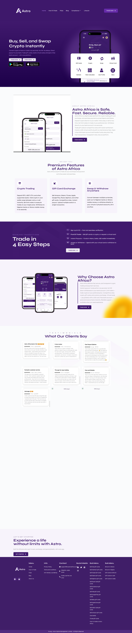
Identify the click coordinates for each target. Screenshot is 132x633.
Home (44, 10)
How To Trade (53, 10)
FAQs (61, 10)
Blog (67, 10)
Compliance (75, 10)
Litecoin (86, 10)
